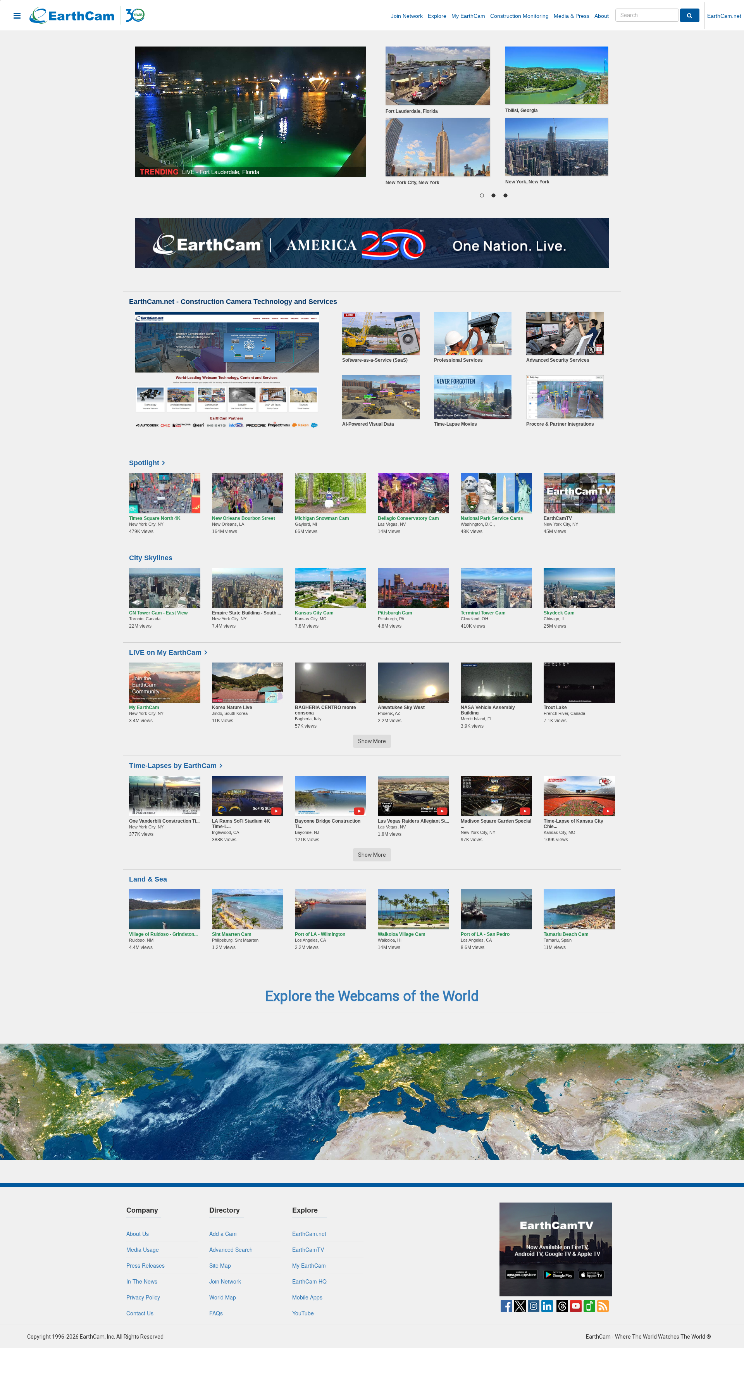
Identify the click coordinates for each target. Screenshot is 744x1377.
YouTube (303, 1313)
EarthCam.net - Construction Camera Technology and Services (233, 301)
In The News (141, 1281)
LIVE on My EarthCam (165, 652)
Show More (372, 741)
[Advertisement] (433, 1251)
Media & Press (571, 16)
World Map (222, 1297)
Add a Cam (223, 1233)
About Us (137, 1233)
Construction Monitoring (519, 16)
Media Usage (142, 1249)
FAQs (216, 1313)
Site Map (220, 1265)
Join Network (407, 16)
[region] (493, 118)
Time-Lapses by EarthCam (173, 766)
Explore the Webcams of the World (372, 996)
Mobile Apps (307, 1297)
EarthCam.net (724, 16)
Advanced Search (231, 1249)
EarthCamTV (308, 1249)
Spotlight (144, 463)
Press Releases (145, 1265)
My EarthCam (468, 16)
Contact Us (139, 1313)
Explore (437, 16)
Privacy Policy (143, 1297)
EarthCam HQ (309, 1281)
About (601, 16)
